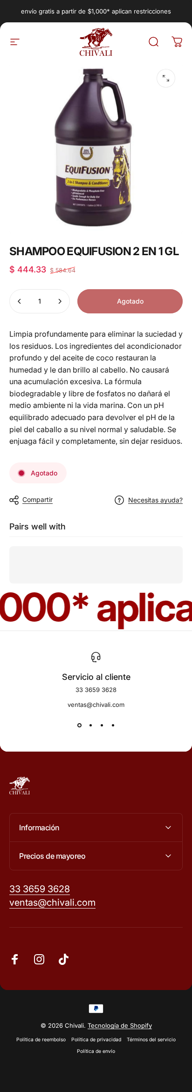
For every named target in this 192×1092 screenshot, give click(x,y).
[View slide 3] (101, 725)
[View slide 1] (79, 725)
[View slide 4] (112, 725)
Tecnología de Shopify (120, 1025)
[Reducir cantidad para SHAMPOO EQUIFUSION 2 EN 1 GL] (19, 301)
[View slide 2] (90, 725)
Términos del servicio (151, 1040)
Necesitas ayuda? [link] (155, 500)
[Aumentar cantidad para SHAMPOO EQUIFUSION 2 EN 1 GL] (59, 301)
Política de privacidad (96, 1040)
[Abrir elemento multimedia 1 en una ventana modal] (166, 78)
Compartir (37, 499)
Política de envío (96, 1051)
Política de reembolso (41, 1040)
